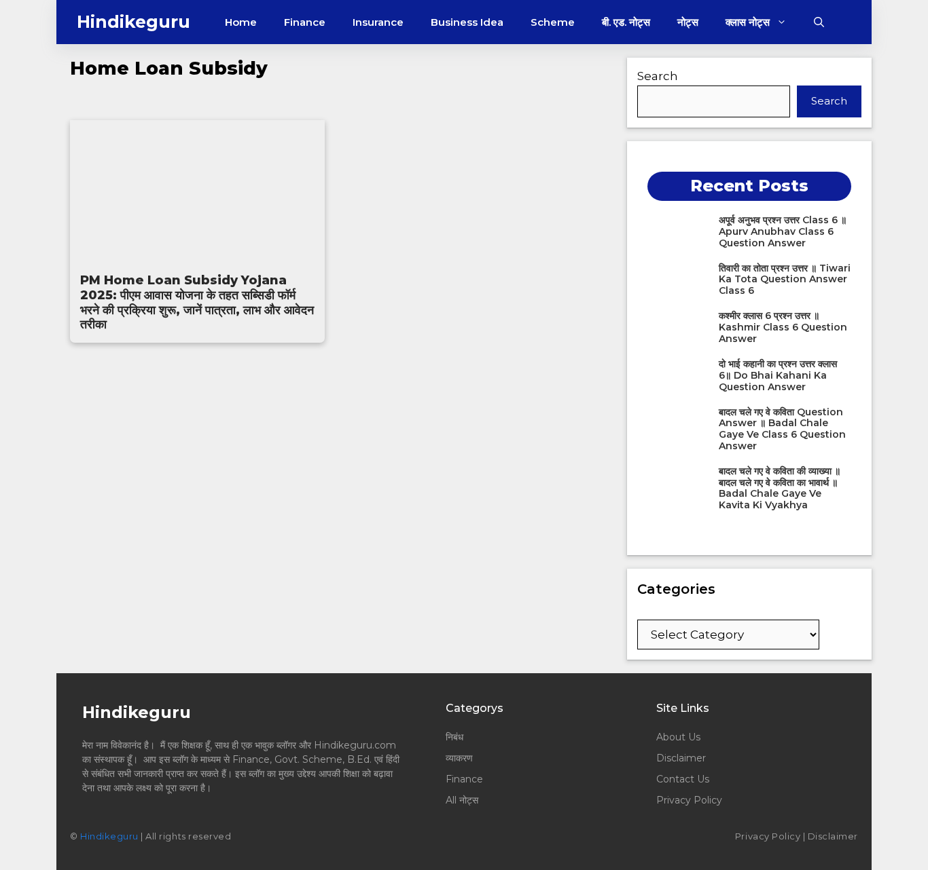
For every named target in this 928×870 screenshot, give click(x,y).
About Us (678, 737)
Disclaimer (681, 758)
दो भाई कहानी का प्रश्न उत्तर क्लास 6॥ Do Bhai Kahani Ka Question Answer (778, 375)
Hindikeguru (133, 22)
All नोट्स (462, 800)
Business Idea (467, 22)
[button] (819, 22)
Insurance (378, 22)
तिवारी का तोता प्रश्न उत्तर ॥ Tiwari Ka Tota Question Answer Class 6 (785, 279)
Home (241, 22)
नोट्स (687, 22)
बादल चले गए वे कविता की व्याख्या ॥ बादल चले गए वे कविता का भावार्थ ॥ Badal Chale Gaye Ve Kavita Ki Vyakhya (779, 488)
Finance (304, 22)
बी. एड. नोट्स (626, 22)
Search (657, 76)
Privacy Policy (689, 800)
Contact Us (682, 779)
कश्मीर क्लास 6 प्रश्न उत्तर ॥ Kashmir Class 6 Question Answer (783, 327)
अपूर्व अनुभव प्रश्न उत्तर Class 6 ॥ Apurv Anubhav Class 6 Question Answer (782, 231)
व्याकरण (459, 758)
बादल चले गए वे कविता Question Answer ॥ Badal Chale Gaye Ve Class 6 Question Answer (782, 429)
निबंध (456, 737)
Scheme (553, 22)
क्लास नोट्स (748, 22)
